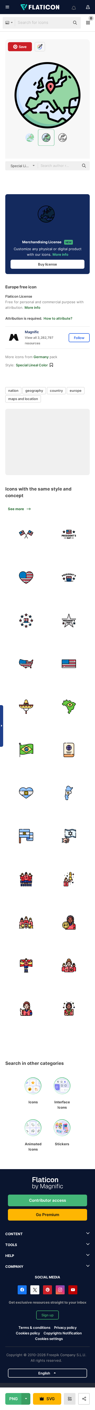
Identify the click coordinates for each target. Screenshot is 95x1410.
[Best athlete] (69, 1008)
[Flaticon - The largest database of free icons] (40, 7)
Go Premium (47, 1214)
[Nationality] (69, 750)
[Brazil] (69, 707)
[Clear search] (63, 23)
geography (34, 390)
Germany (41, 357)
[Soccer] (69, 922)
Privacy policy (65, 1327)
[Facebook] (22, 1289)
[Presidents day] (69, 534)
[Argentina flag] (26, 793)
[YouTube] (72, 1289)
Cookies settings (49, 1339)
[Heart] (26, 577)
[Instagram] (60, 1289)
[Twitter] (34, 1289)
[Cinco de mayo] (26, 707)
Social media (47, 1277)
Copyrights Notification (63, 1333)
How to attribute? (58, 318)
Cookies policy (28, 1333)
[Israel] (69, 836)
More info (60, 254)
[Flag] (69, 663)
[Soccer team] (26, 879)
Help (9, 1255)
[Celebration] (69, 879)
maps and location (23, 399)
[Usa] (26, 663)
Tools (11, 1245)
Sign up (47, 1315)
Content (14, 1234)
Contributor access (47, 1200)
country (56, 390)
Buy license (47, 264)
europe (76, 390)
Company (14, 1266)
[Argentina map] (69, 793)
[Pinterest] (47, 1289)
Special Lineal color (32, 365)
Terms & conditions (34, 1327)
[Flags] (26, 534)
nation (13, 390)
